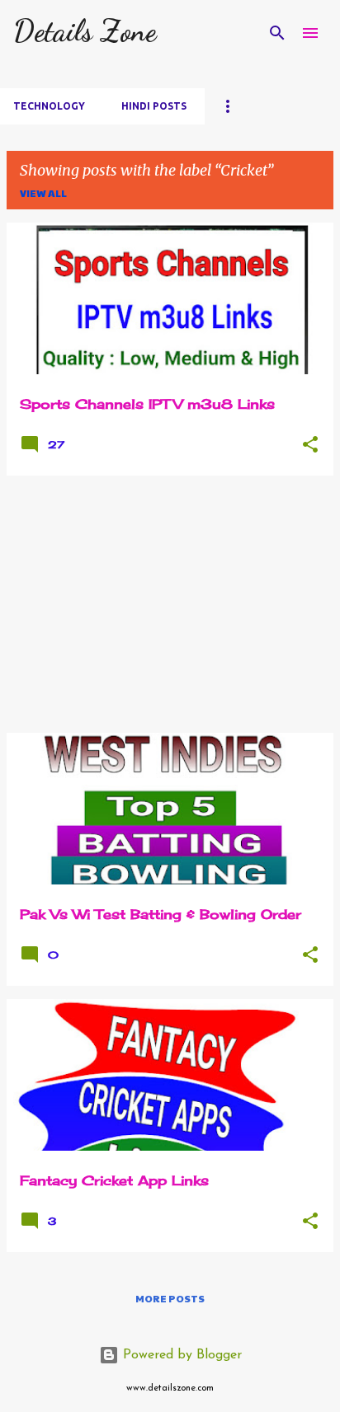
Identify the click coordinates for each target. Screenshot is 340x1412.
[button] (310, 445)
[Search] (277, 33)
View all (43, 192)
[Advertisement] (170, 604)
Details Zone (84, 31)
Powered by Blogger (180, 1355)
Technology (49, 106)
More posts (170, 1298)
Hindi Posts (154, 106)
